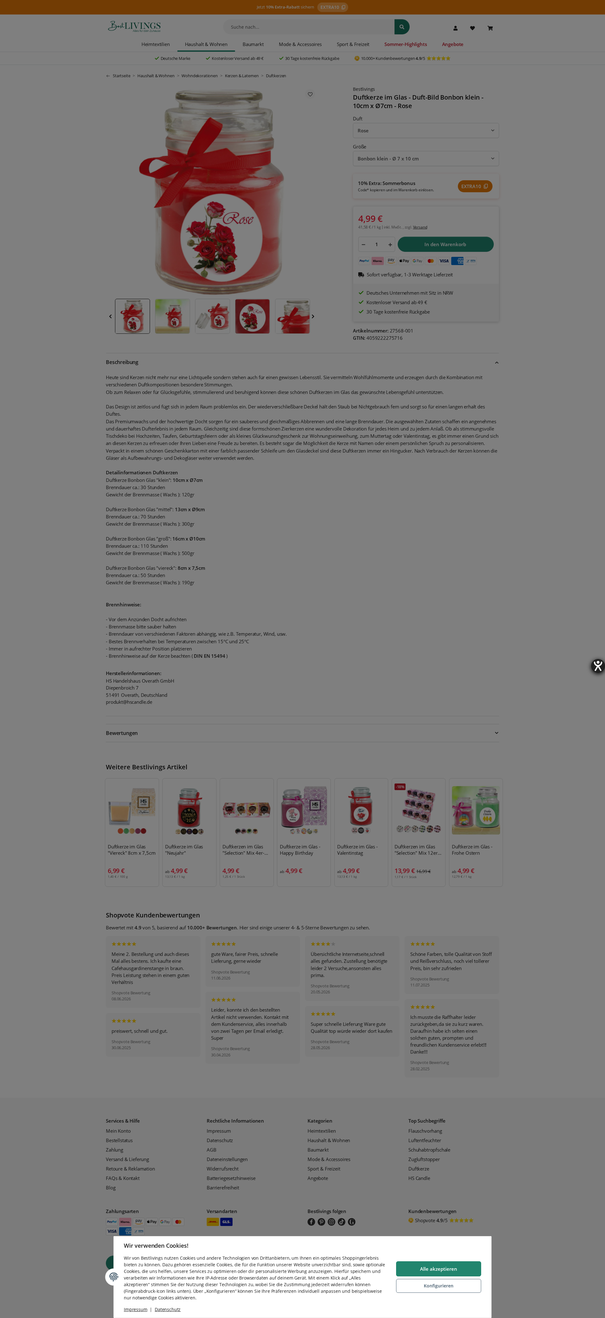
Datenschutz (168, 1309)
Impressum (135, 1309)
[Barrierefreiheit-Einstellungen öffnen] (598, 666)
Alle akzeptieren (438, 1269)
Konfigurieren (438, 1286)
